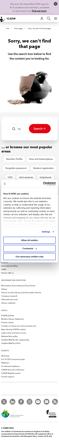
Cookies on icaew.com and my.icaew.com (18, 326)
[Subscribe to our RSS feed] (55, 402)
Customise (27, 248)
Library (4, 289)
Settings (46, 231)
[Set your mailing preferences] (46, 402)
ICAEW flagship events (10, 373)
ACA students (26, 177)
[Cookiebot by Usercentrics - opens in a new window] (43, 184)
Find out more (39, 11)
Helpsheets (45, 177)
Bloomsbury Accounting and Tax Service (18, 286)
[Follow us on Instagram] (29, 402)
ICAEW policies (7, 315)
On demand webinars (10, 366)
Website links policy (9, 336)
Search (38, 128)
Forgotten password (15, 168)
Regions (4, 262)
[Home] (9, 18)
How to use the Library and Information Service (21, 292)
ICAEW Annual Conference (12, 370)
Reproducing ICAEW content (13, 329)
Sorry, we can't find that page (39, 28)
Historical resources (9, 299)
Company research (9, 296)
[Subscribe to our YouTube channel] (38, 402)
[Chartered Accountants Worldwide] (51, 413)
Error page (18, 28)
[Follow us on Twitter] (4, 402)
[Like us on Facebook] (21, 402)
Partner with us (7, 273)
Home (6, 28)
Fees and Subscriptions (41, 159)
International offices (9, 266)
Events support (7, 377)
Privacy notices (7, 322)
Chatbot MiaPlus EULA (10, 343)
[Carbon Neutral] (13, 413)
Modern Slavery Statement (12, 319)
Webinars (5, 363)
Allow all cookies (29, 240)
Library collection (8, 303)
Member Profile (14, 159)
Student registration (43, 168)
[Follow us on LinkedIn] (12, 402)
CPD (10, 177)
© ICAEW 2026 (7, 428)
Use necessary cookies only (29, 256)
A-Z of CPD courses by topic (13, 359)
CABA (3, 269)
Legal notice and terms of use (13, 333)
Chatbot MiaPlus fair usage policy (15, 340)
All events (5, 356)
